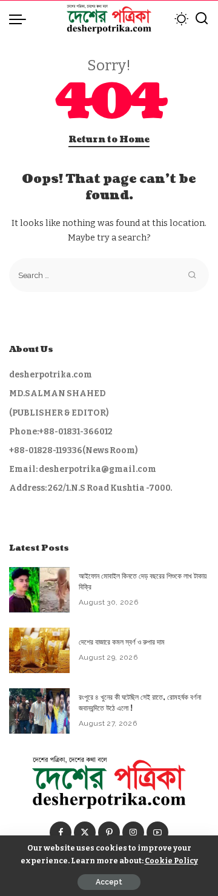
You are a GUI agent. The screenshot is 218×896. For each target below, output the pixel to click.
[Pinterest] (109, 832)
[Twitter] (85, 832)
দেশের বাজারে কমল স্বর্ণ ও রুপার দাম (122, 642)
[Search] (201, 19)
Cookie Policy (171, 860)
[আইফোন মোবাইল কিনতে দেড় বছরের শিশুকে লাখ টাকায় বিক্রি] (39, 589)
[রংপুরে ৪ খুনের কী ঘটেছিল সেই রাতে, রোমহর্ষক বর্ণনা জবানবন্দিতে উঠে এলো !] (39, 711)
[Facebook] (60, 832)
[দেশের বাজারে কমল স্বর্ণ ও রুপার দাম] (39, 650)
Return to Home (109, 139)
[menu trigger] (20, 19)
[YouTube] (157, 832)
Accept (109, 882)
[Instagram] (133, 832)
